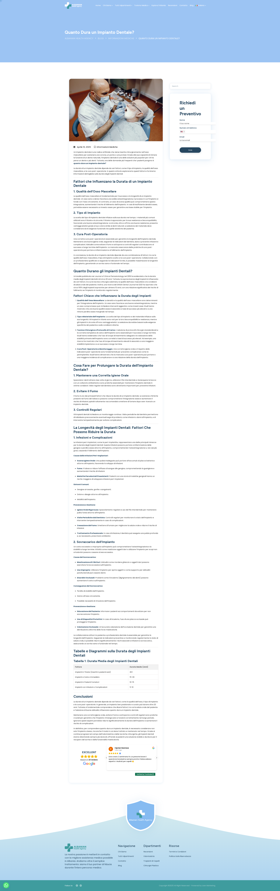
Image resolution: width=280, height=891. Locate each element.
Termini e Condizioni (177, 851)
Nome (182, 120)
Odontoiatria (149, 856)
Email (182, 137)
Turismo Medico (141, 5)
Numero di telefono (188, 128)
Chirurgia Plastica (151, 865)
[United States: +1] (182, 131)
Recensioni (172, 5)
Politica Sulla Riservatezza (180, 856)
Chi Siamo (107, 5)
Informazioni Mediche (107, 147)
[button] (156, 757)
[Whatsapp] (6, 885)
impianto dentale (83, 152)
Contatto (183, 5)
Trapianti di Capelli (151, 861)
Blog (191, 5)
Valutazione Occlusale (87, 627)
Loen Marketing (208, 885)
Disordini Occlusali (85, 577)
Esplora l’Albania (158, 5)
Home (98, 5)
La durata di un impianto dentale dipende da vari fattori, (97, 168)
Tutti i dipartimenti (123, 5)
